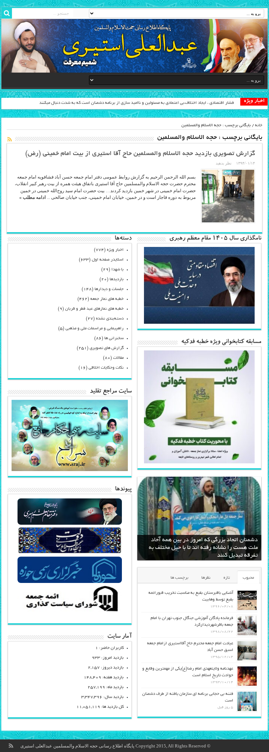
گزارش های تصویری (107, 348)
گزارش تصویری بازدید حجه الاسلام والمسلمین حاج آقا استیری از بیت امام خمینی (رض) (140, 153)
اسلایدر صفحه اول (108, 259)
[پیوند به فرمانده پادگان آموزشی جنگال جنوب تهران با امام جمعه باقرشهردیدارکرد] (247, 625)
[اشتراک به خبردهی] (9, 139)
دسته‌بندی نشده (110, 318)
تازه (226, 578)
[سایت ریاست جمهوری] (70, 553)
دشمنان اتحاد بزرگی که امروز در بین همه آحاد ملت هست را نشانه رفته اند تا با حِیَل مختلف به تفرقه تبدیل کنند (203, 548)
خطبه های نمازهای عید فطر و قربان (94, 309)
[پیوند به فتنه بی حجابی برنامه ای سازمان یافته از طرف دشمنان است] (247, 701)
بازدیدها (117, 279)
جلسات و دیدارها (109, 289)
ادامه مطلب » (32, 197)
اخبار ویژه (115, 250)
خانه (258, 125)
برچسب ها (179, 578)
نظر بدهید (224, 163)
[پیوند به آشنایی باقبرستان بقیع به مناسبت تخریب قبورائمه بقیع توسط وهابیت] (247, 600)
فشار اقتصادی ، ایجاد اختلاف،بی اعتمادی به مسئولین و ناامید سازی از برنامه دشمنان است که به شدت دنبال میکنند (136, 103)
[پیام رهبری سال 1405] (199, 322)
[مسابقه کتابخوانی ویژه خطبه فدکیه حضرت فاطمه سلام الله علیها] (199, 461)
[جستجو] (6, 13)
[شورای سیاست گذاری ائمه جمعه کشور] (70, 611)
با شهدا (117, 269)
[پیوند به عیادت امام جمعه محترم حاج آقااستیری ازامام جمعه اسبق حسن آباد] (247, 650)
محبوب (248, 578)
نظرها (206, 578)
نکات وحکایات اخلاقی (106, 367)
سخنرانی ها (114, 338)
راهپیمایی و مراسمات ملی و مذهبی (94, 328)
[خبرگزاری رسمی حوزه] (70, 582)
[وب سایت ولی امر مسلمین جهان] (70, 523)
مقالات (118, 358)
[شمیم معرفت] (134, 46)
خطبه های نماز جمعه (107, 299)
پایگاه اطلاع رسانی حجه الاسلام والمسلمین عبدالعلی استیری (78, 745)
